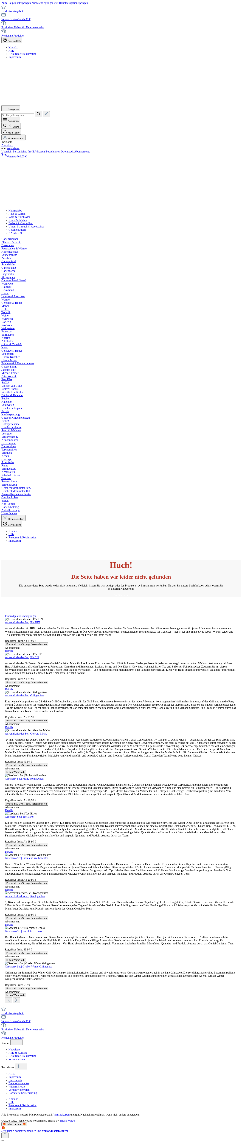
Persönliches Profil (23, 151)
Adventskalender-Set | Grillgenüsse (24, 695)
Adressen (40, 151)
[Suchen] (38, 114)
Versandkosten (17, 1059)
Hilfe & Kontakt (18, 1052)
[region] (121, 808)
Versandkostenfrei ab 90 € (15, 19)
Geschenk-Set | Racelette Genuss (23, 931)
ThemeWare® (67, 1120)
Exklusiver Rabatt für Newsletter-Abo (22, 27)
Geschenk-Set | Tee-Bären (19, 816)
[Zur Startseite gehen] (109, 103)
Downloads (67, 151)
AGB (12, 1073)
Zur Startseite (121, 595)
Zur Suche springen (43, 2)
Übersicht (7, 151)
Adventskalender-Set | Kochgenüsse (25, 896)
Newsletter (15, 1049)
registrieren (13, 148)
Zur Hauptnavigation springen (71, 2)
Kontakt (13, 47)
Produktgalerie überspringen (20, 616)
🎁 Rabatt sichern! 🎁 (14, 1124)
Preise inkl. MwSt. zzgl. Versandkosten (26, 644)
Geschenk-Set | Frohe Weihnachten (24, 778)
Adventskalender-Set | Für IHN (22, 622)
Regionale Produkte (12, 35)
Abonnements (82, 151)
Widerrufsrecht (17, 1086)
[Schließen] (2, 1140)
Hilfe (11, 50)
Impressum (15, 57)
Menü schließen (16, 138)
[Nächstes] (16, 1000)
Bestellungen (53, 151)
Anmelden (7, 145)
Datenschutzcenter (19, 1083)
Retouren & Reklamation (22, 53)
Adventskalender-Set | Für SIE (22, 657)
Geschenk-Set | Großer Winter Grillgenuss (28, 966)
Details (9, 650)
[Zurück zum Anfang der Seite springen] (5, 1135)
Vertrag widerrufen (19, 1089)
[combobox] (17, 115)
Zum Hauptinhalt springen (16, 2)
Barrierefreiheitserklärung (23, 1092)
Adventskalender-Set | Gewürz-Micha (26, 733)
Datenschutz (15, 1080)
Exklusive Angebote (12, 11)
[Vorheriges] (8, 1000)
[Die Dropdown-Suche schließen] (46, 114)
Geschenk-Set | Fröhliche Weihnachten (26, 858)
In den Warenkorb (15, 772)
